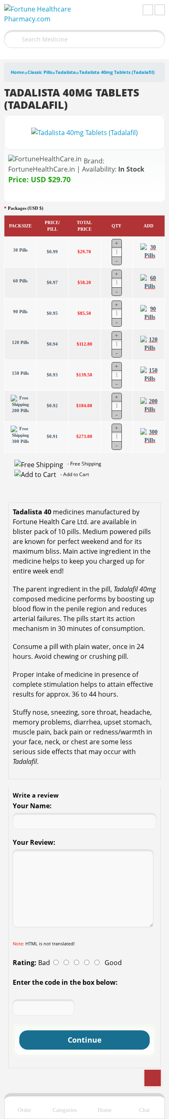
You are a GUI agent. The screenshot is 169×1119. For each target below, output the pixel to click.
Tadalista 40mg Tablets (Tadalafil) (117, 72)
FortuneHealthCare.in (41, 169)
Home (17, 72)
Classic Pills (39, 72)
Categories (65, 1110)
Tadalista (65, 72)
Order (24, 1110)
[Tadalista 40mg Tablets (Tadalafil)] (84, 131)
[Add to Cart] (150, 251)
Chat (144, 1110)
